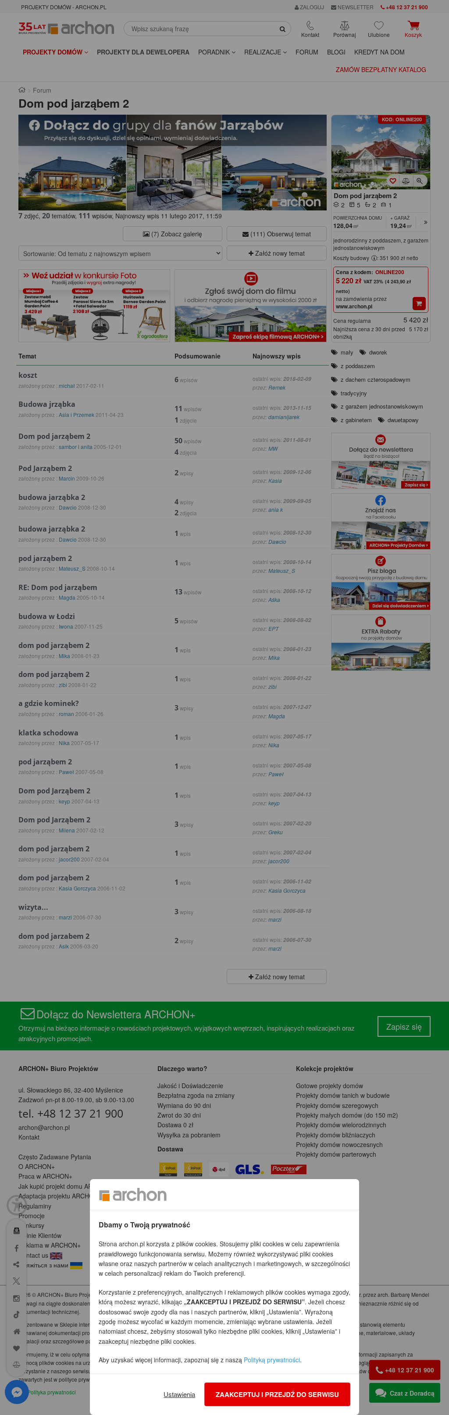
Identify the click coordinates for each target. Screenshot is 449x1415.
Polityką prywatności (272, 1359)
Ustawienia (179, 1394)
